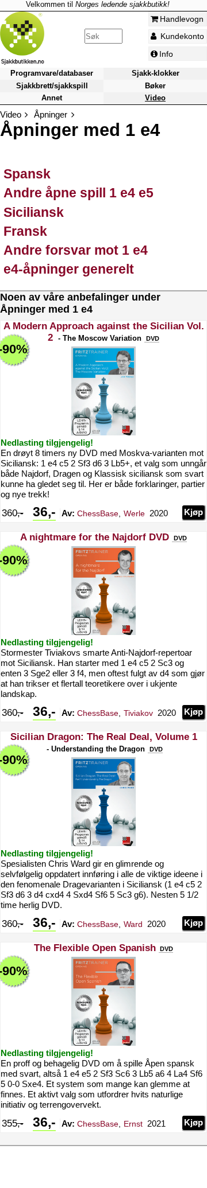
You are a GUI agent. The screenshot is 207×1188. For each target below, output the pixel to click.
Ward (133, 924)
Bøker (155, 85)
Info (166, 54)
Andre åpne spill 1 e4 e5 (78, 192)
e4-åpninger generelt (68, 269)
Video (155, 98)
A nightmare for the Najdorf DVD (94, 537)
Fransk (25, 231)
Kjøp (193, 512)
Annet (51, 98)
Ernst (133, 1123)
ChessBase (97, 513)
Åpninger (50, 114)
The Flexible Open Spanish (95, 947)
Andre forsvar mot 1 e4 (75, 250)
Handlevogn (182, 19)
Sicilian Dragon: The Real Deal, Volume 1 (103, 736)
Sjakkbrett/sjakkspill (52, 85)
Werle (134, 513)
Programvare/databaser (51, 73)
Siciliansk (33, 212)
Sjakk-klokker (155, 73)
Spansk (27, 173)
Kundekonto (181, 36)
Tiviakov (138, 713)
